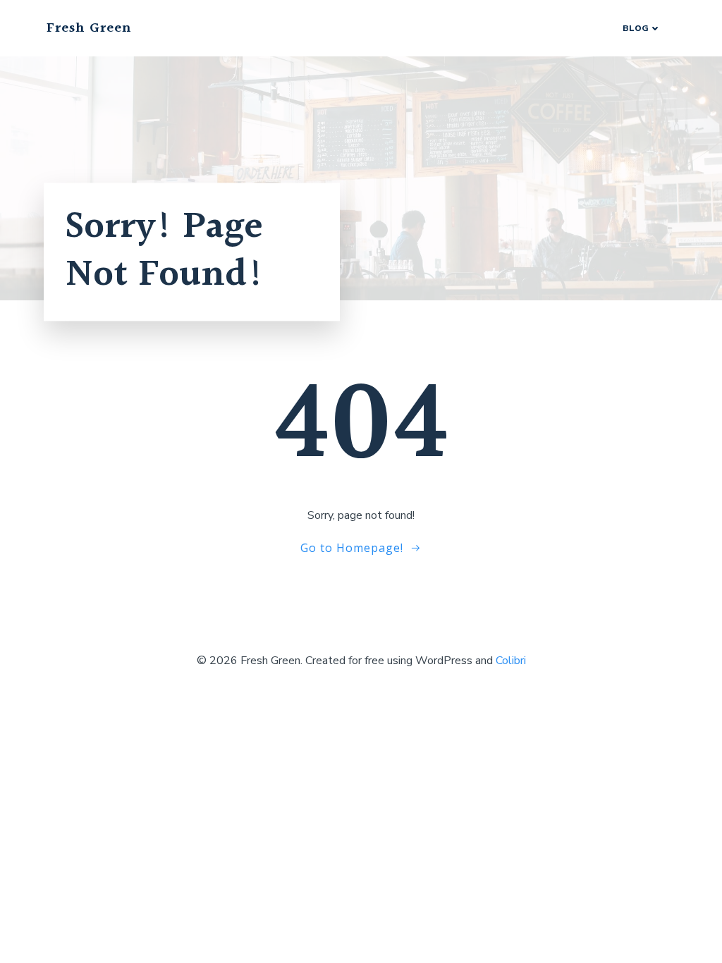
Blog (636, 28)
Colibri (511, 660)
